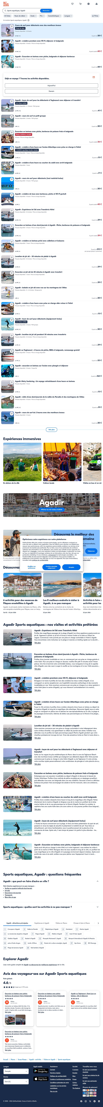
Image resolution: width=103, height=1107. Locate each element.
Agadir (26, 965)
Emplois (75, 1073)
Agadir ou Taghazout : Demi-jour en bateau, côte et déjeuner (83, 995)
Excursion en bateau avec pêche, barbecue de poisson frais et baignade (18, 995)
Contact (52, 1070)
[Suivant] (99, 462)
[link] (51, 31)
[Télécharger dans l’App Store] (40, 1079)
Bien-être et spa (10, 897)
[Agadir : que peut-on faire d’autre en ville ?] (97, 881)
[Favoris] (72, 4)
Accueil (5, 1059)
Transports (8, 895)
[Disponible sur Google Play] (40, 1071)
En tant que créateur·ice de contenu (91, 1076)
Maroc (13, 1059)
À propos (75, 1070)
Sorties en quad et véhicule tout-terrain (18, 888)
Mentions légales (55, 1073)
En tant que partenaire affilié (90, 1082)
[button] (51, 31)
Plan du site (53, 1091)
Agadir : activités (35, 1059)
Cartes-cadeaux (75, 1084)
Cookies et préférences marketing (60, 1079)
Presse (74, 1079)
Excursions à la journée (13, 893)
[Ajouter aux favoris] (11, 26)
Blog (74, 1076)
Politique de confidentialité (58, 1076)
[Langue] (88, 3)
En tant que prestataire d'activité (90, 1071)
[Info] (28, 20)
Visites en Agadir (49, 1059)
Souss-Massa (22, 1059)
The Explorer (76, 1088)
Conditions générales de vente (59, 1082)
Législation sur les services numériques (58, 1087)
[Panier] (80, 4)
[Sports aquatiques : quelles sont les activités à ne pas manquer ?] (97, 907)
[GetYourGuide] (6, 4)
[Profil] (96, 4)
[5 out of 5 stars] (18, 999)
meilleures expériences (49, 965)
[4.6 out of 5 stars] (9, 987)
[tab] (17, 923)
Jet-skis (7, 891)
